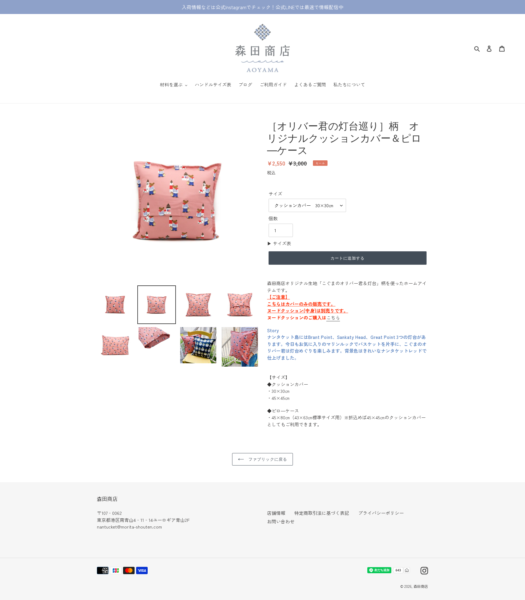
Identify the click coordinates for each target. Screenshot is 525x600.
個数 (273, 218)
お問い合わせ (280, 521)
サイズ (275, 193)
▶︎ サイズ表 (279, 243)
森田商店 (420, 586)
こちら (333, 317)
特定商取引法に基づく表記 (321, 513)
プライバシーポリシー (381, 513)
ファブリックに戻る (267, 459)
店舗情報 (276, 513)
